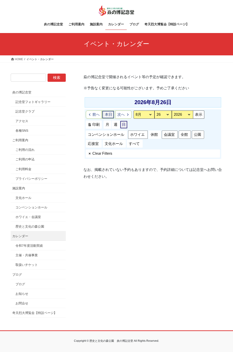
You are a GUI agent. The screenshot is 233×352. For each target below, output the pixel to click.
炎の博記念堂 (21, 92)
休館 (154, 134)
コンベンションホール (106, 134)
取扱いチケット (26, 265)
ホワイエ (137, 134)
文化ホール (114, 144)
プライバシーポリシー (31, 178)
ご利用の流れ (25, 150)
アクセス (21, 121)
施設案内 (18, 188)
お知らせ (21, 293)
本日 (108, 114)
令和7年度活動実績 (29, 245)
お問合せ (21, 303)
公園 (197, 134)
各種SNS (21, 130)
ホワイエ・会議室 (28, 217)
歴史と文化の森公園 (29, 226)
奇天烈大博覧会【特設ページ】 (34, 313)
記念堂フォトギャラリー (33, 102)
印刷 (94, 126)
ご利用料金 (23, 169)
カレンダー (20, 236)
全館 (184, 134)
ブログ (17, 274)
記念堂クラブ (25, 111)
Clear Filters (102, 153)
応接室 (93, 144)
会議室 (169, 134)
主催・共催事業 (26, 255)
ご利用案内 (20, 140)
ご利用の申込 (25, 159)
